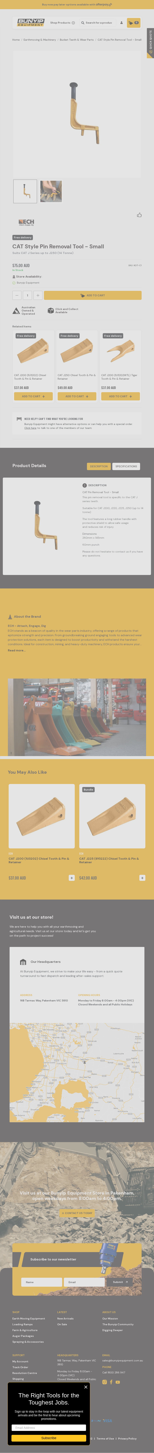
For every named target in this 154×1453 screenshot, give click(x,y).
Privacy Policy (127, 1438)
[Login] (122, 23)
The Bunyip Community (118, 1324)
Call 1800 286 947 (113, 1372)
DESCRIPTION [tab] (99, 466)
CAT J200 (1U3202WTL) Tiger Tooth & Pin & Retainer (119, 376)
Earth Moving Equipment (28, 1318)
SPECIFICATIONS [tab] (126, 466)
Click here (30, 428)
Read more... (17, 650)
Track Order (20, 1367)
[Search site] (82, 22)
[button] (139, 214)
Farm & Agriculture (25, 1330)
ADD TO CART (95, 295)
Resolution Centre (24, 1373)
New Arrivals (65, 1318)
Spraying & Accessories (28, 1341)
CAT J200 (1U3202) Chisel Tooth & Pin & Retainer (30, 376)
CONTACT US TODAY (78, 1213)
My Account (20, 1361)
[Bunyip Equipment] (30, 21)
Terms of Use (105, 1438)
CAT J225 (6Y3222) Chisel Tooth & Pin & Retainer (109, 860)
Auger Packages (23, 1336)
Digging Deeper (112, 1330)
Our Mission (110, 1318)
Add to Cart (31, 396)
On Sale (62, 1324)
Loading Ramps (22, 1324)
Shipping (18, 1379)
